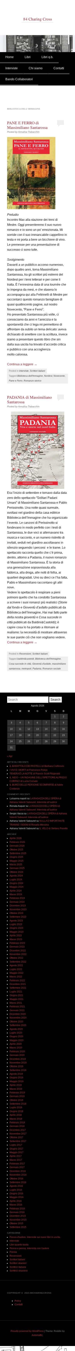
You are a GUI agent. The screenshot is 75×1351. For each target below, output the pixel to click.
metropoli (26, 668)
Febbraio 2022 (17, 980)
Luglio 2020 (16, 1032)
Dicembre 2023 (18, 905)
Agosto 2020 (16, 1029)
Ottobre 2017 (16, 1137)
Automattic (37, 1335)
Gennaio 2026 (17, 845)
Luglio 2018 (16, 1107)
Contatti (58, 68)
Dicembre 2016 (18, 1171)
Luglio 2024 (16, 879)
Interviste (11, 68)
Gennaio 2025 (17, 868)
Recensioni (25, 653)
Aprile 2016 (16, 1201)
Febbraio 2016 (17, 1208)
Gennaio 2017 (17, 1167)
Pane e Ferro (15, 380)
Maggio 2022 (16, 973)
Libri (28, 57)
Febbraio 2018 (17, 1122)
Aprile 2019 (16, 1085)
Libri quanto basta (19, 1244)
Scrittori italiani (37, 371)
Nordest (48, 376)
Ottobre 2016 (16, 1178)
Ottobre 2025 (16, 849)
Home (9, 57)
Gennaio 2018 (17, 1126)
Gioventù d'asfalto (41, 663)
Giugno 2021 (16, 995)
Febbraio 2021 (17, 1006)
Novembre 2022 (18, 954)
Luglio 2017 (16, 1145)
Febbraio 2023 (17, 943)
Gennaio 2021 (17, 1010)
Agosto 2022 (16, 965)
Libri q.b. (47, 57)
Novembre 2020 (18, 1017)
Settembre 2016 (18, 1182)
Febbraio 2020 (17, 1051)
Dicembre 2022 (18, 950)
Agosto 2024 (16, 875)
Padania (36, 668)
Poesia (13, 1252)
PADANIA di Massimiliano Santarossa (29, 399)
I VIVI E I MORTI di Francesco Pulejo (29, 770)
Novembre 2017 (18, 1133)
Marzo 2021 (16, 1003)
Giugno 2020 (16, 1036)
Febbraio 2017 (17, 1163)
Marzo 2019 (16, 1089)
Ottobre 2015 (16, 1223)
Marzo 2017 (16, 1160)
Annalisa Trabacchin (28, 132)
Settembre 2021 (18, 987)
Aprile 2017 (16, 1156)
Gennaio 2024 (17, 902)
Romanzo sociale (51, 668)
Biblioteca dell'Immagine (30, 376)
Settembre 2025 (18, 853)
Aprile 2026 (16, 838)
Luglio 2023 (16, 924)
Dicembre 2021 (18, 984)
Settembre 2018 (18, 1103)
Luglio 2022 (16, 969)
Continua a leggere (22, 364)
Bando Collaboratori (19, 79)
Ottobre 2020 (16, 1021)
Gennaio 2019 (17, 1096)
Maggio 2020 (16, 1040)
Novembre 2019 (18, 1062)
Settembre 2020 (18, 1025)
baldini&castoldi (25, 658)
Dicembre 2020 (18, 1014)
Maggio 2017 (16, 1152)
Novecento (59, 376)
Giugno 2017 (16, 1148)
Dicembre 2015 (18, 1216)
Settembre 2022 (18, 961)
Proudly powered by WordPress (27, 1331)
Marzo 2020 (16, 1047)
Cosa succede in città (20, 663)
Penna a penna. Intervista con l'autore (29, 1248)
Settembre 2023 (18, 916)
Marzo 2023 (16, 939)
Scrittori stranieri (18, 1263)
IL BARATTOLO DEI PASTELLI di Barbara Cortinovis (37, 766)
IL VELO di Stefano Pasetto (53, 828)
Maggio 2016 (16, 1197)
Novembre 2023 (18, 909)
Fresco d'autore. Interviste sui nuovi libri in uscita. (35, 1237)
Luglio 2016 (16, 1190)
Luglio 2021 (16, 991)
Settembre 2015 (18, 1227)
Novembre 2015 (18, 1219)
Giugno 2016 (16, 1193)
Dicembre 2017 (18, 1130)
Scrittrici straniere (19, 1270)
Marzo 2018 (16, 1119)
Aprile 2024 (16, 890)
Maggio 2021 (16, 999)
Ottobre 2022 (16, 958)
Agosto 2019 (16, 1074)
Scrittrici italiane (18, 1267)
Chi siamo (35, 68)
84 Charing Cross (37, 19)
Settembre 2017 (18, 1141)
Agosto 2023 (16, 920)
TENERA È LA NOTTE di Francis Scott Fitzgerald (35, 773)
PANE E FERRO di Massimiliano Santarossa (27, 125)
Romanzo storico (32, 380)
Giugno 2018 (16, 1111)
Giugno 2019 (16, 1077)
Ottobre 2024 (16, 872)
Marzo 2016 (16, 1204)
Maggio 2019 (16, 1081)
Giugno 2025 (16, 857)
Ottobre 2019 (16, 1066)
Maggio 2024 (16, 887)
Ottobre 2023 (16, 913)
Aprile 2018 (16, 1115)
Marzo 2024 (16, 894)
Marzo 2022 (16, 976)
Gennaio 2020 (17, 1055)
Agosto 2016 (16, 1186)
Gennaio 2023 (17, 946)
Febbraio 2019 (17, 1092)
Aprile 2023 (16, 935)
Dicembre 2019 (18, 1059)
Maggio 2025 (16, 860)
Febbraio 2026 (17, 842)
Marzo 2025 (16, 864)
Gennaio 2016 (17, 1212)
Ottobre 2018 (16, 1100)
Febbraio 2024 (17, 898)
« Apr (9, 756)
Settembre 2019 (18, 1070)
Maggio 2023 (16, 932)
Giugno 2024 (16, 883)
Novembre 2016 (18, 1174)
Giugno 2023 (16, 928)
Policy (18, 1300)
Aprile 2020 (16, 1044)
